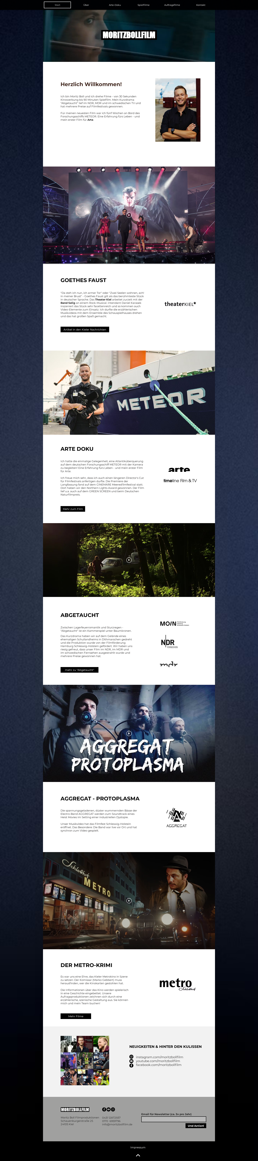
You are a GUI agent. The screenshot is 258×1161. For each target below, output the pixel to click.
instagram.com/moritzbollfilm (159, 1057)
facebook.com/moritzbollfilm (158, 1065)
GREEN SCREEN (100, 491)
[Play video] (129, 215)
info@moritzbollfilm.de (117, 1124)
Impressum (137, 1147)
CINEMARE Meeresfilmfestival (116, 484)
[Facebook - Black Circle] (131, 1065)
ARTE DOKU (78, 449)
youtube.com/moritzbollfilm (158, 1061)
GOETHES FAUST (83, 280)
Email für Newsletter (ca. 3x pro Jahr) (166, 1114)
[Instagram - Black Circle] (131, 1057)
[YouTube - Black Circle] (131, 1061)
